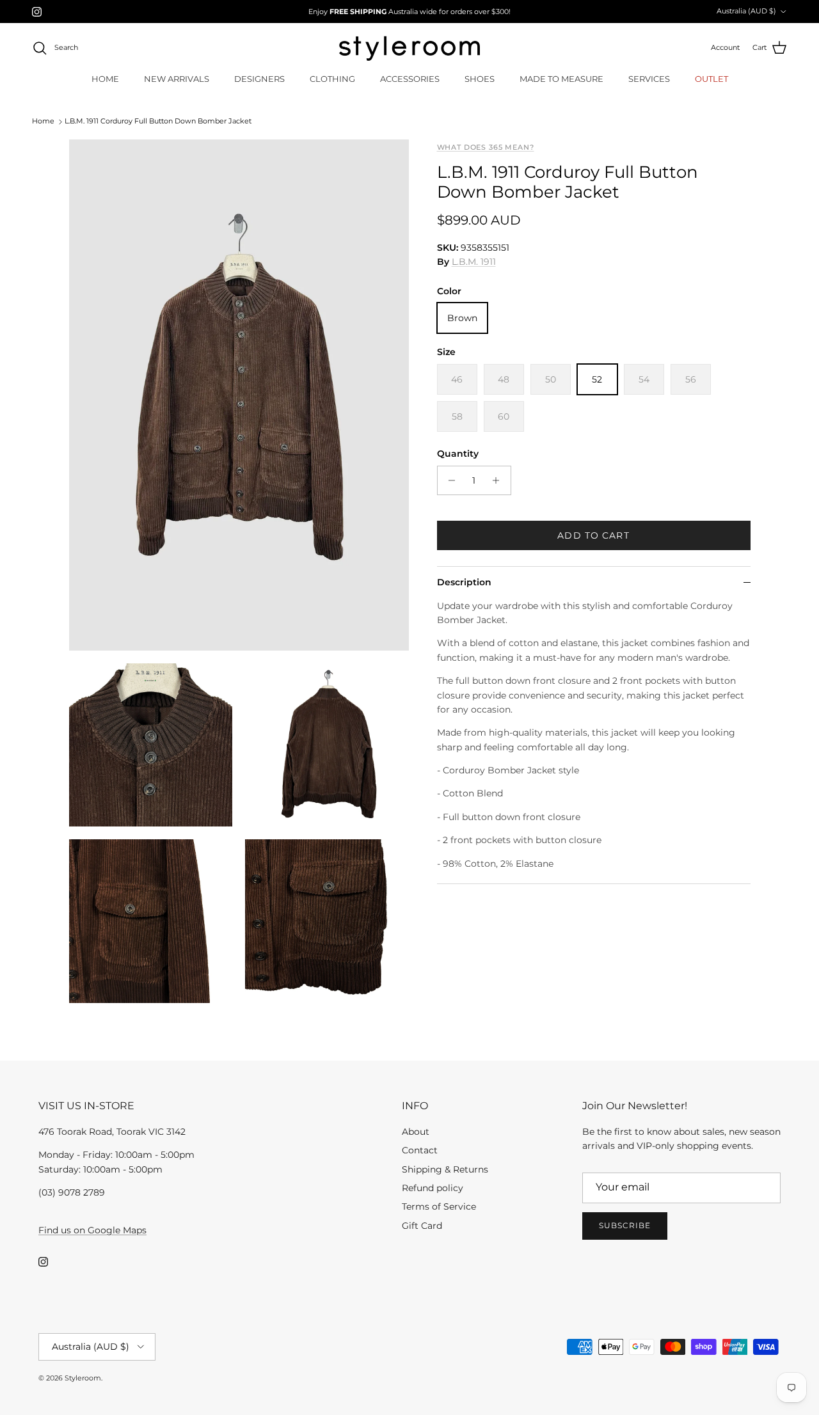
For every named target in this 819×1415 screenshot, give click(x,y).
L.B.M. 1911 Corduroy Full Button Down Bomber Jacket (158, 121)
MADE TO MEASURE (561, 79)
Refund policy (432, 1188)
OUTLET (711, 79)
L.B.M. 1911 (474, 262)
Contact (420, 1150)
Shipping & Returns (445, 1169)
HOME (105, 79)
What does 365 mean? (485, 147)
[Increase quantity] (499, 480)
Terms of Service (439, 1206)
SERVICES (649, 79)
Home (43, 121)
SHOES (480, 79)
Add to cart (593, 535)
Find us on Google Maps (92, 1230)
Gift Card (422, 1225)
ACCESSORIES (410, 79)
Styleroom (83, 1377)
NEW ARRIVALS (176, 79)
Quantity (458, 453)
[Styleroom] (409, 48)
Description (464, 582)
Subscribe (625, 1225)
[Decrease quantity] (449, 480)
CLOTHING (332, 79)
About (415, 1131)
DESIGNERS (259, 79)
